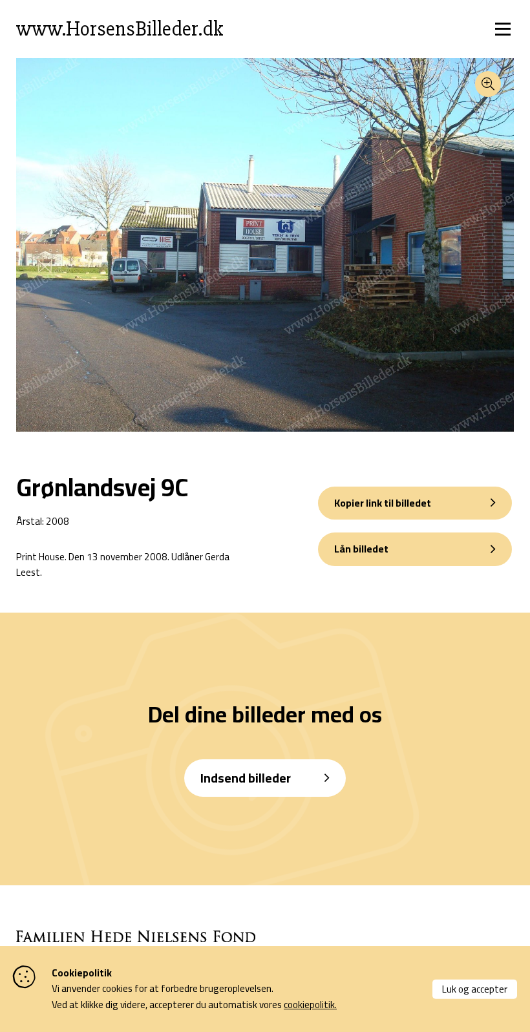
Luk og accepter (474, 988)
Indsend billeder (245, 778)
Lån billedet (361, 548)
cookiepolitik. (310, 1004)
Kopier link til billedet (382, 502)
